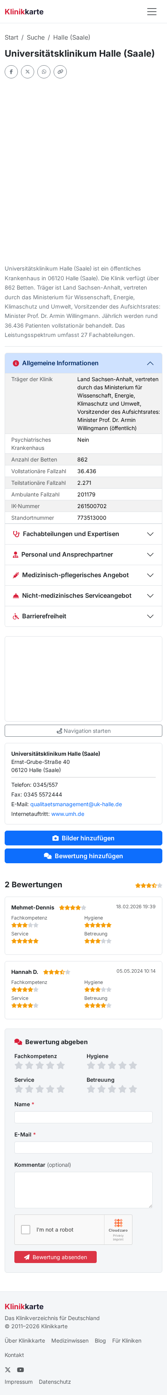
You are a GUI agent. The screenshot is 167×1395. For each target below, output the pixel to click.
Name (24, 1104)
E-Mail (25, 1134)
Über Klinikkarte (25, 1340)
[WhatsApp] (43, 71)
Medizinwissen (70, 1340)
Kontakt (14, 1355)
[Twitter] (27, 71)
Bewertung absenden (60, 1257)
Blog (100, 1340)
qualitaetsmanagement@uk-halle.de (76, 804)
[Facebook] (11, 71)
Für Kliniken (126, 1340)
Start (11, 37)
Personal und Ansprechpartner (67, 554)
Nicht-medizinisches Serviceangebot (77, 595)
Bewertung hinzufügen (89, 856)
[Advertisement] (83, 171)
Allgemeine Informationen (60, 363)
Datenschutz (55, 1381)
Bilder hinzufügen (88, 838)
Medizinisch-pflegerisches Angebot (75, 575)
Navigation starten (87, 730)
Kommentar (42, 1164)
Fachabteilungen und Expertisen (71, 534)
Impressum (19, 1381)
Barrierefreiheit (44, 616)
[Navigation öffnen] (151, 11)
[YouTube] (20, 1369)
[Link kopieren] (60, 71)
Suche (36, 37)
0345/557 (45, 784)
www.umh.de (67, 813)
